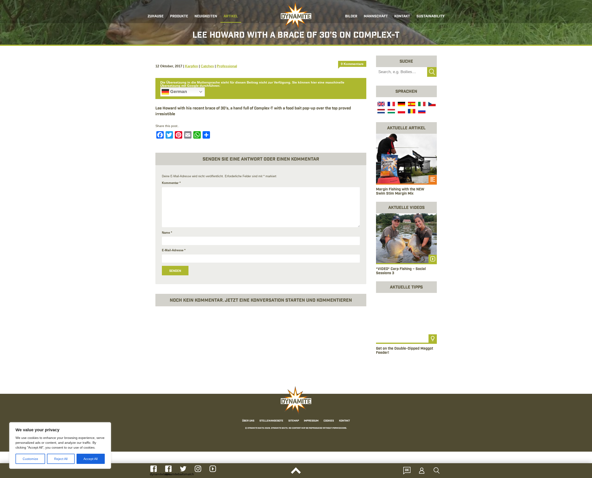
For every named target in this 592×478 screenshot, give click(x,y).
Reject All (61, 459)
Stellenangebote (271, 421)
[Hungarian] (391, 111)
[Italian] (421, 104)
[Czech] (431, 104)
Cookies (329, 421)
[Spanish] (411, 104)
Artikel (231, 16)
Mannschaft (376, 16)
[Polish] (401, 111)
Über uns (248, 421)
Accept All (90, 459)
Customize (30, 459)
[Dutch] (380, 111)
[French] (391, 104)
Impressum (311, 421)
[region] (60, 445)
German (178, 91)
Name (167, 232)
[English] (380, 104)
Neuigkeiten (205, 16)
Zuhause (155, 16)
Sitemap (293, 421)
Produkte (179, 16)
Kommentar (171, 183)
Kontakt (402, 16)
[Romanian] (411, 111)
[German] (401, 104)
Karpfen (191, 66)
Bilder (351, 16)
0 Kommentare (352, 64)
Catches (207, 66)
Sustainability (430, 16)
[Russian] (421, 111)
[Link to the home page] (296, 15)
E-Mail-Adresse (173, 250)
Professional (227, 66)
